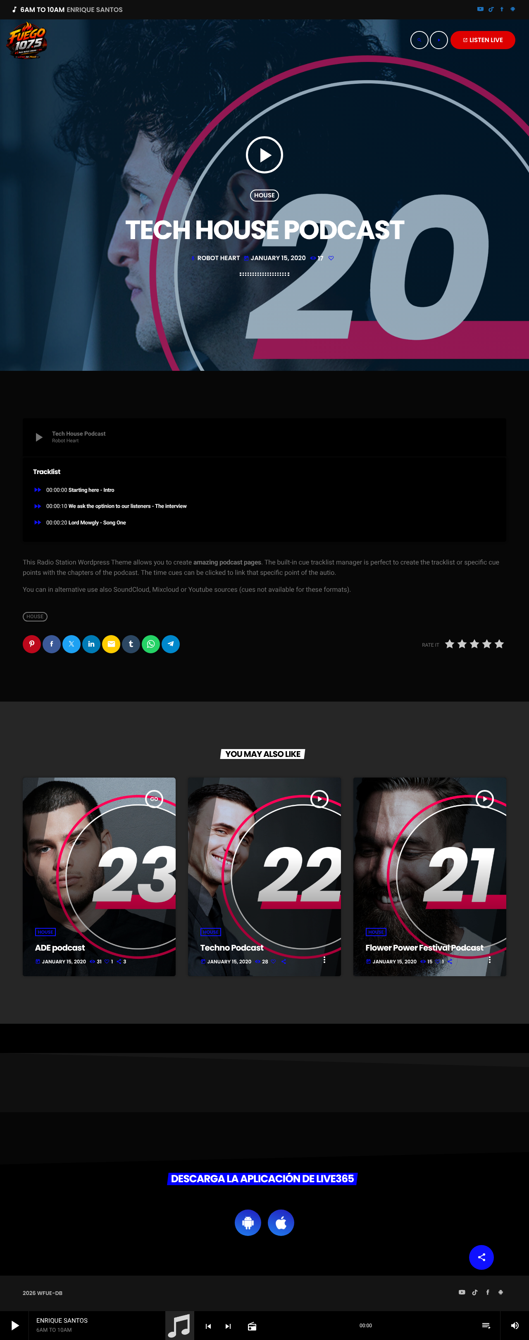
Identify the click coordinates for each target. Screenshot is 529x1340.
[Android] (513, 10)
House (264, 195)
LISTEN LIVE (483, 40)
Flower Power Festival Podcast (425, 947)
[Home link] (27, 40)
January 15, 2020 (275, 258)
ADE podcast (60, 947)
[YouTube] (480, 10)
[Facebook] (502, 10)
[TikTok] (491, 10)
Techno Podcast (232, 947)
